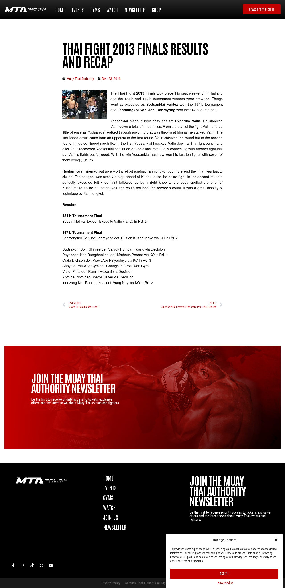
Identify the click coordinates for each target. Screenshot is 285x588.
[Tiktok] (32, 565)
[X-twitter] (41, 565)
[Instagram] (23, 565)
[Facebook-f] (13, 565)
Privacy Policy (225, 582)
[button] (276, 540)
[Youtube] (51, 565)
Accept (224, 573)
